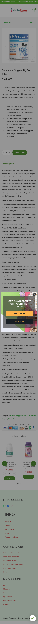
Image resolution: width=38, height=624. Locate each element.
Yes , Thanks (19, 313)
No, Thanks (19, 321)
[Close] (34, 294)
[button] (33, 618)
